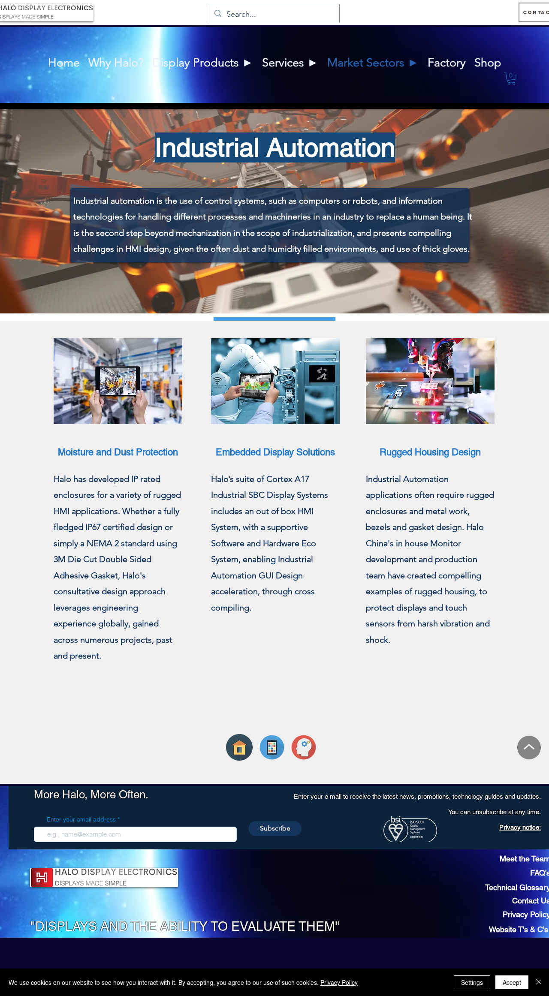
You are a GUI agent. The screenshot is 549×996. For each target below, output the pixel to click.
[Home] (239, 747)
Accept (512, 982)
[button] (511, 78)
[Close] (539, 982)
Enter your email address (81, 819)
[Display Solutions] (272, 747)
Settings (472, 982)
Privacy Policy (339, 982)
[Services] (303, 747)
